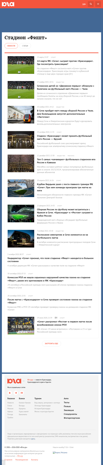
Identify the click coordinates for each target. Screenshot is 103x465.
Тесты (66, 402)
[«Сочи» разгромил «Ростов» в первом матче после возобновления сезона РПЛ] (22, 326)
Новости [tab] (11, 46)
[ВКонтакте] (9, 393)
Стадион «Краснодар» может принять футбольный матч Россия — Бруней (64, 137)
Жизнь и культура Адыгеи (44, 411)
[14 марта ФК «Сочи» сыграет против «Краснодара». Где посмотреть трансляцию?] (22, 65)
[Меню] (98, 4)
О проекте (8, 460)
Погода (10, 414)
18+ (84, 4)
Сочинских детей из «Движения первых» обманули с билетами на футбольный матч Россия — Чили (65, 87)
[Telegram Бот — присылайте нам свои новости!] (21, 393)
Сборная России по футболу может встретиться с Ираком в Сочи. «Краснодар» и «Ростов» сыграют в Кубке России (65, 212)
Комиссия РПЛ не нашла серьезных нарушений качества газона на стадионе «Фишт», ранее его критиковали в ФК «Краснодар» (49, 279)
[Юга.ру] (8, 4)
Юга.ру (30, 380)
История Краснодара (42, 408)
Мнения (10, 408)
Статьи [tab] (25, 46)
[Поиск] (91, 4)
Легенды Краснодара (42, 406)
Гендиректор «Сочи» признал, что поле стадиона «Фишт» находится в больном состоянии (50, 260)
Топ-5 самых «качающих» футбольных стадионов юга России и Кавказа (66, 161)
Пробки (10, 417)
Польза (67, 406)
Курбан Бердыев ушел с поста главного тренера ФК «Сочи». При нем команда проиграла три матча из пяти (65, 187)
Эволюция (69, 410)
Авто (66, 398)
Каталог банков (24, 403)
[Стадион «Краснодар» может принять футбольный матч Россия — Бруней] (22, 140)
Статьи (9, 406)
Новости (10, 403)
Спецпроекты (70, 414)
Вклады (22, 406)
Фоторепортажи (72, 418)
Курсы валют (24, 411)
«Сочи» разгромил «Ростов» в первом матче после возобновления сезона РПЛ (64, 323)
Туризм (37, 398)
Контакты (34, 460)
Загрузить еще (51, 343)
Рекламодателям (21, 460)
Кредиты (22, 408)
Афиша (10, 411)
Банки (22, 398)
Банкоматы (23, 414)
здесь (33, 439)
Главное (11, 398)
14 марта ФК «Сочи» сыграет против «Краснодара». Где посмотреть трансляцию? (65, 62)
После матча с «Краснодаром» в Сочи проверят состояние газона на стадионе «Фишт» (50, 301)
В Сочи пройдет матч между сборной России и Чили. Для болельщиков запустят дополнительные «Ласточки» (65, 113)
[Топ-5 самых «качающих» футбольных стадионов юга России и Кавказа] (22, 163)
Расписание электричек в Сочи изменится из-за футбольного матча (62, 236)
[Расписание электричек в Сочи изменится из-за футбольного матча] (22, 239)
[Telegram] (15, 393)
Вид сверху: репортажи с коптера (47, 403)
